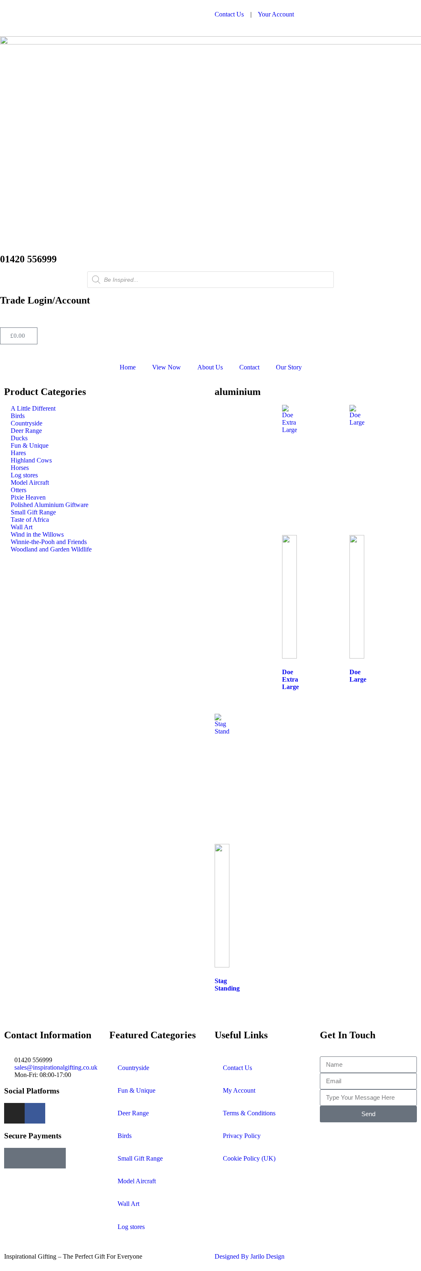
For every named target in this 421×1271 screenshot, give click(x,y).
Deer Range (133, 1113)
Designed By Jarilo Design (250, 1256)
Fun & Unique (136, 1090)
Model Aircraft (137, 1181)
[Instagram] (14, 1113)
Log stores (131, 1226)
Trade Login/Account (45, 300)
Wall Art (128, 1203)
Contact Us (229, 14)
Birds (125, 1135)
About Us (210, 367)
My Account (239, 1090)
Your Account (276, 14)
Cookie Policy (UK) (249, 1158)
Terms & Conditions (249, 1113)
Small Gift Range (140, 1158)
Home (128, 367)
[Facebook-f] (35, 1113)
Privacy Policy (242, 1135)
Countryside (133, 1067)
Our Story (289, 367)
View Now (166, 367)
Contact (249, 367)
